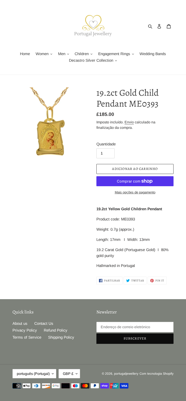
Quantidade (106, 144)
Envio (129, 122)
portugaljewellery (126, 373)
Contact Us (43, 323)
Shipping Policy (61, 337)
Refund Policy (55, 330)
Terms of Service (26, 337)
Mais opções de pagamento (135, 192)
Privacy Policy (24, 330)
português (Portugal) (33, 374)
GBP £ (68, 374)
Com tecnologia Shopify (157, 373)
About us (19, 323)
